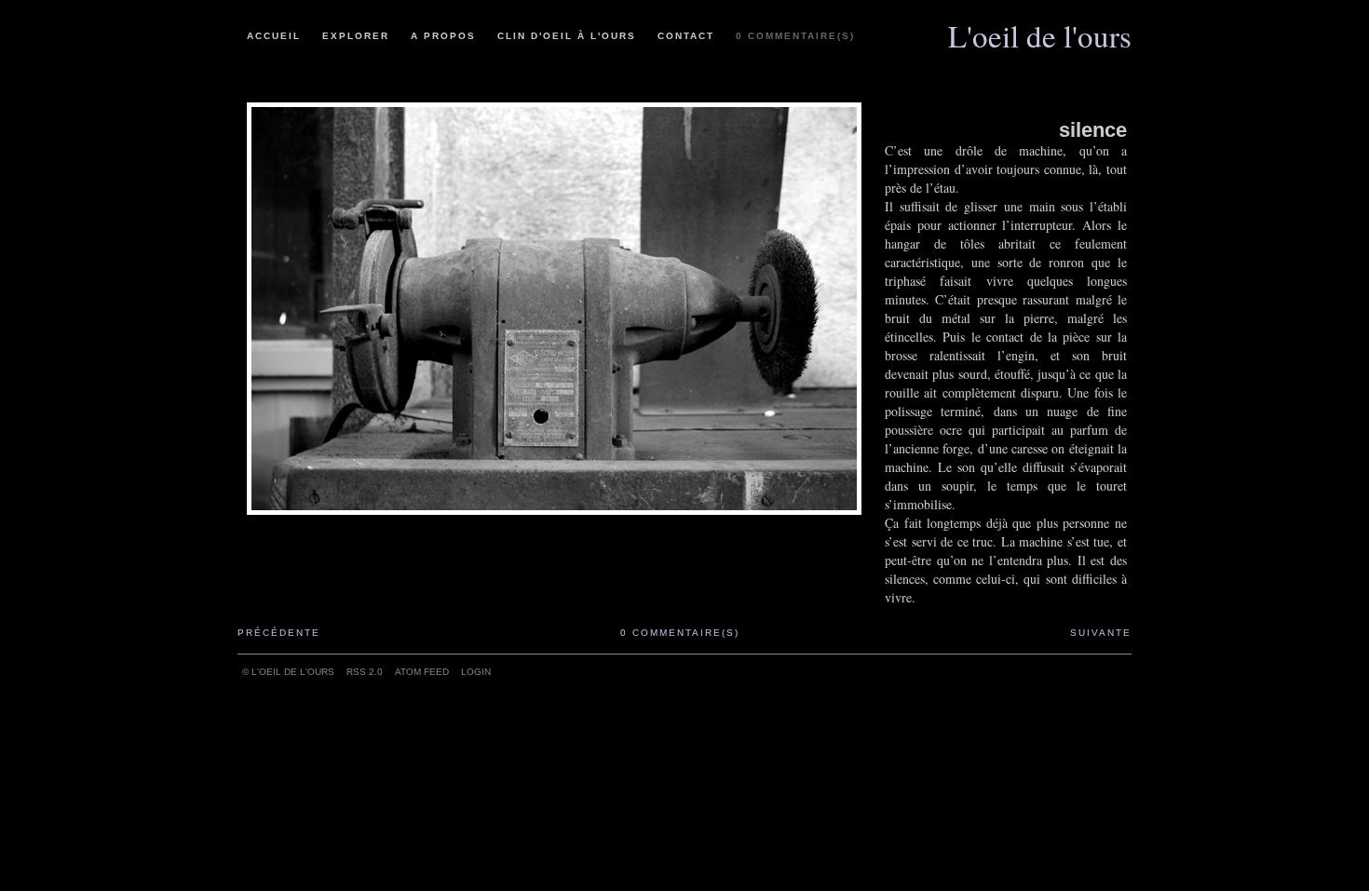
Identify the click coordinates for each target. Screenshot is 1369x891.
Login (476, 672)
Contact (685, 36)
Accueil (274, 36)
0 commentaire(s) (795, 36)
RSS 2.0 (364, 672)
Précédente (278, 633)
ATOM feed (422, 672)
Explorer (355, 36)
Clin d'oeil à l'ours (566, 36)
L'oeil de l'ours (1040, 29)
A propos (443, 36)
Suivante (1101, 633)
